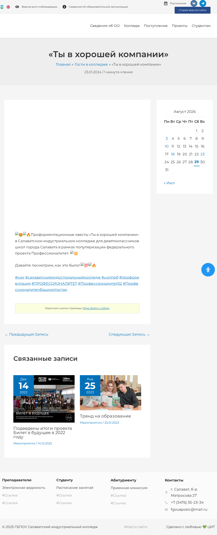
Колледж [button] (132, 26)
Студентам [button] (201, 26)
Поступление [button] (156, 26)
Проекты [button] (180, 26)
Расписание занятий (74, 488)
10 (166, 146)
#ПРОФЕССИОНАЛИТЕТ (54, 283)
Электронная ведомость (23, 488)
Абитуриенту (123, 480)
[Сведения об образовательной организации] (64, 7)
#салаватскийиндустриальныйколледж (63, 277)
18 (173, 154)
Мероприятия (24, 443)
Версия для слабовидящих (39, 6)
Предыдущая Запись (26, 334)
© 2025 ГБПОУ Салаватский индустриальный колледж (50, 527)
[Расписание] (166, 3)
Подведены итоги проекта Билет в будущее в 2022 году (42, 432)
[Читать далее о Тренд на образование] (110, 392)
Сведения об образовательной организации (98, 6)
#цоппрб (110, 277)
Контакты (174, 480)
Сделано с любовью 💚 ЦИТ (190, 527)
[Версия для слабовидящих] (17, 7)
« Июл (169, 183)
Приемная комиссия (129, 488)
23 (202, 154)
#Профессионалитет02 (100, 283)
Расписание (178, 3)
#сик (19, 277)
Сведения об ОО (105, 26)
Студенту (64, 480)
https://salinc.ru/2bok (96, 308)
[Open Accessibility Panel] (208, 269)
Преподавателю (16, 480)
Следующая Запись (129, 334)
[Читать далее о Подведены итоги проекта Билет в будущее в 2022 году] (44, 399)
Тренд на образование (105, 416)
